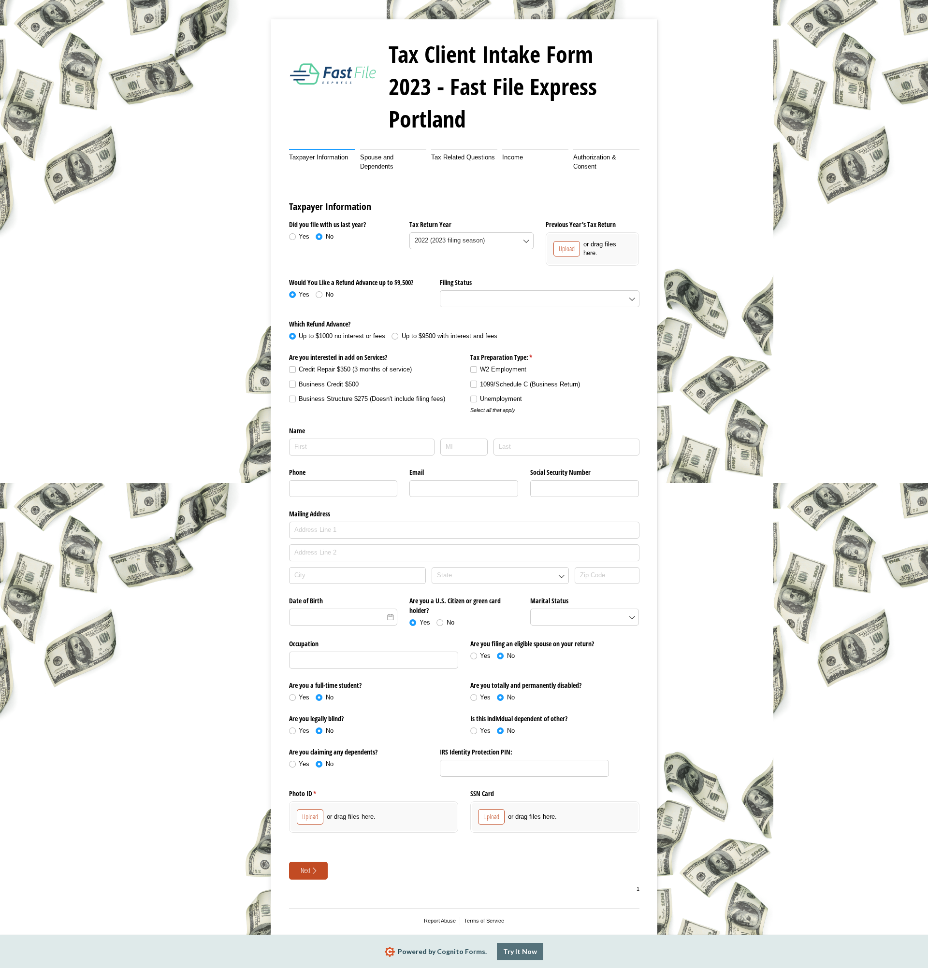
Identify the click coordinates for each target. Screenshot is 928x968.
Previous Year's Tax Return (581, 224)
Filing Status (456, 282)
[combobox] (471, 240)
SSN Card (482, 793)
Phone (297, 472)
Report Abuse (440, 921)
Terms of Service (484, 921)
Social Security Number (560, 472)
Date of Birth (306, 600)
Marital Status (549, 600)
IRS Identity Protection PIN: (476, 751)
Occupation (304, 643)
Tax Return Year (430, 224)
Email (416, 472)
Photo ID (314, 793)
